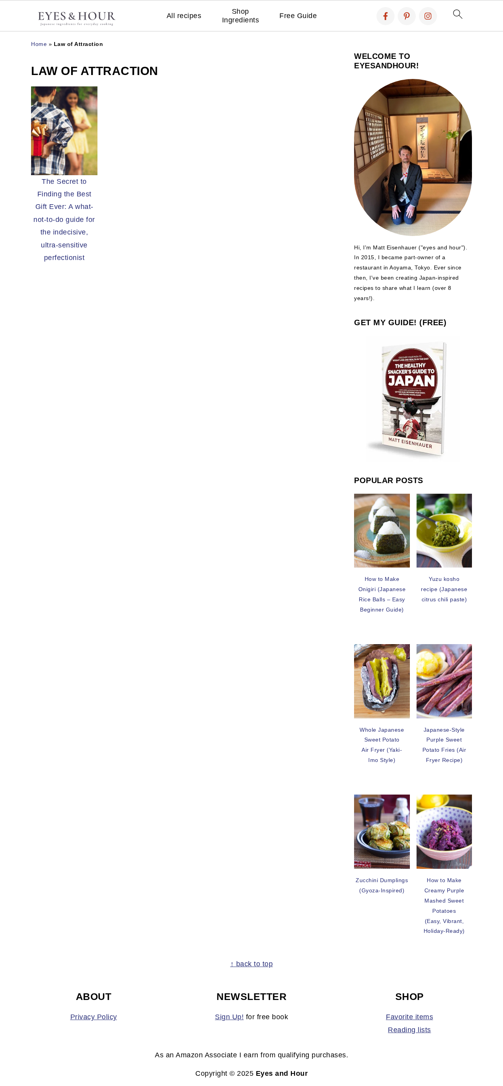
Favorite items (409, 1017)
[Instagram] (428, 16)
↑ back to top (251, 964)
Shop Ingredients (240, 15)
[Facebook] (385, 16)
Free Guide (298, 16)
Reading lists (409, 1030)
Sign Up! (229, 1017)
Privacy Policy (93, 1017)
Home (39, 44)
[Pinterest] (407, 16)
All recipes (184, 16)
